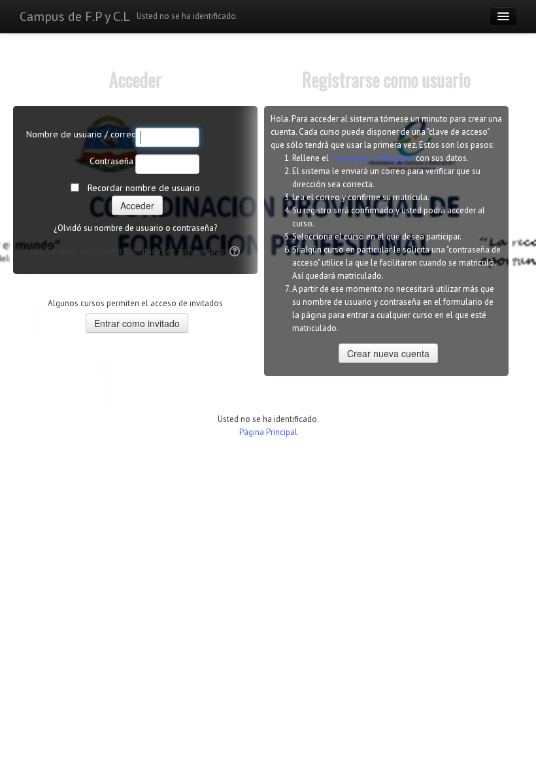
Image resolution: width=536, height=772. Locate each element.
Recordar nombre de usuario (144, 188)
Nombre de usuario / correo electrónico (79, 134)
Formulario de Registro (372, 158)
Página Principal (268, 432)
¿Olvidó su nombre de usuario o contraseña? (135, 228)
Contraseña (111, 161)
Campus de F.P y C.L (75, 16)
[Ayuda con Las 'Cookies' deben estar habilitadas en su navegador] (233, 250)
